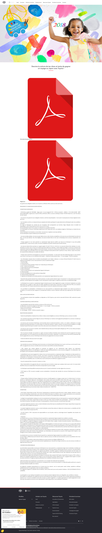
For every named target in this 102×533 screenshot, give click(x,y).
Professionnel (38, 2)
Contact (64, 2)
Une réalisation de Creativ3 (70, 527)
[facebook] (80, 521)
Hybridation (55, 502)
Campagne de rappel (74, 510)
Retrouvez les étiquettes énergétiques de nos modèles (28, 526)
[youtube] (78, 521)
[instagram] (82, 521)
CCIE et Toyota (55, 505)
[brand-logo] (8, 2)
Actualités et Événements (58, 499)
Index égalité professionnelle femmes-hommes (56, 527)
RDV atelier (71, 499)
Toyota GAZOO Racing (57, 513)
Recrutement (55, 516)
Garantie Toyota (72, 507)
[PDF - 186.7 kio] (50, 108)
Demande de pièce (73, 502)
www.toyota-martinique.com (26, 256)
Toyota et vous (55, 507)
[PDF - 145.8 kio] (50, 170)
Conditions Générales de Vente (30, 527)
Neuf (18, 2)
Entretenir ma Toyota (73, 505)
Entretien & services (56, 2)
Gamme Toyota (22, 499)
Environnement (55, 510)
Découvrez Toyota (47, 2)
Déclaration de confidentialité (42, 527)
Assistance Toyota (73, 513)
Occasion (22, 2)
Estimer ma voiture (30, 2)
